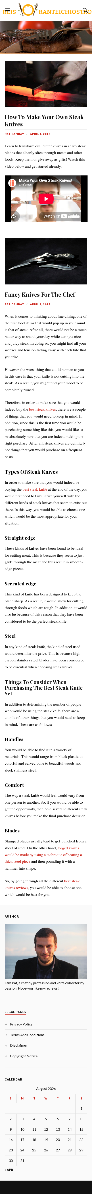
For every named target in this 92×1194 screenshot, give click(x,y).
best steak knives (42, 409)
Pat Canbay (14, 134)
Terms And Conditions (27, 1035)
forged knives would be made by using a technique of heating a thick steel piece (43, 854)
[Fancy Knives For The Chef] (46, 257)
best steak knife (35, 489)
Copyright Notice (24, 1056)
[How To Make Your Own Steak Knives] (46, 80)
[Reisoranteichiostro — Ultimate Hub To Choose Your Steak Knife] (46, 9)
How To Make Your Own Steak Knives (44, 120)
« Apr (9, 1170)
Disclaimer (18, 1045)
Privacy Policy (21, 1024)
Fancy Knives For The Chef (40, 294)
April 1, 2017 (40, 134)
